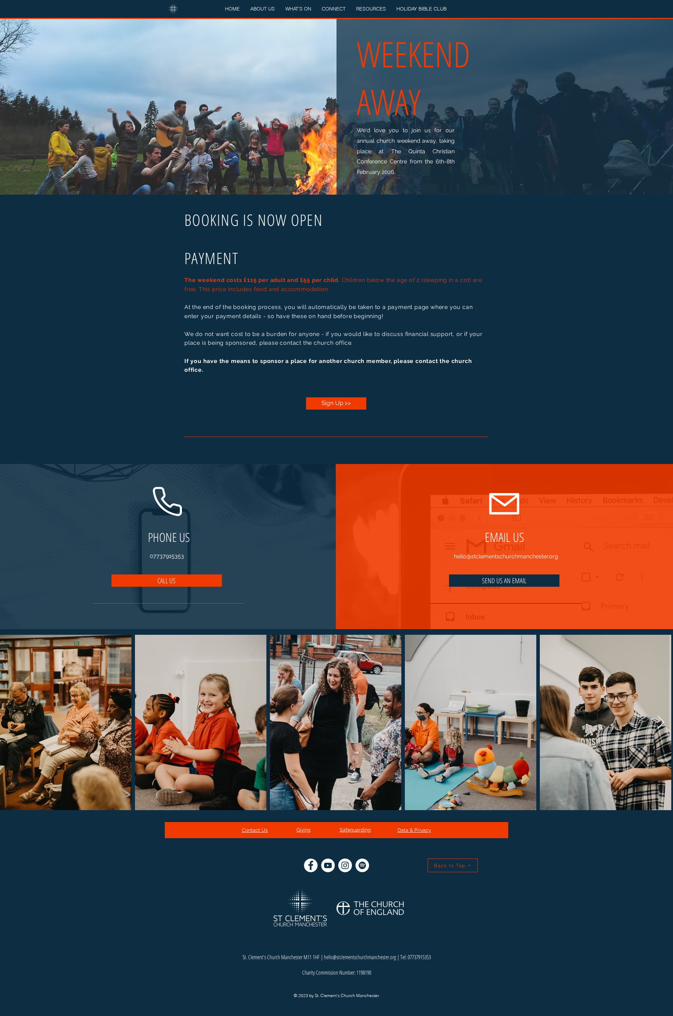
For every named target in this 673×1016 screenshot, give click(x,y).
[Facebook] (311, 865)
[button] (262, 9)
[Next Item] (661, 722)
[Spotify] (362, 865)
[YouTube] (328, 865)
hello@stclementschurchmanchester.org (506, 556)
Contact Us (255, 830)
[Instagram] (345, 865)
